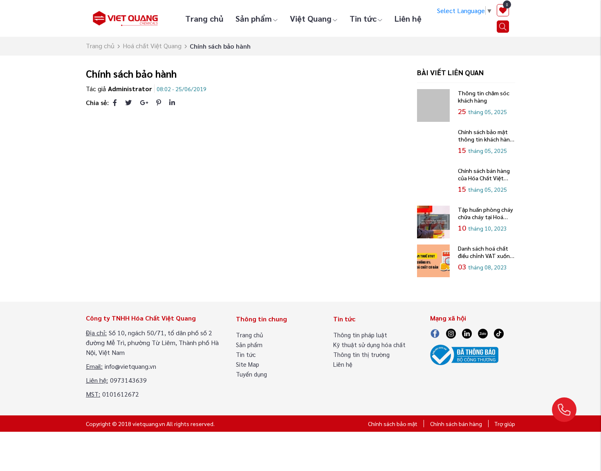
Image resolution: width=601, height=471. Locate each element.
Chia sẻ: (97, 102)
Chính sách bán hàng (456, 423)
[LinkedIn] (172, 102)
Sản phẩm (253, 18)
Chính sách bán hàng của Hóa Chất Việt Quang (484, 174)
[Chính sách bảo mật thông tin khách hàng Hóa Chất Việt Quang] (433, 144)
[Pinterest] (158, 102)
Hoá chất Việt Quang (152, 45)
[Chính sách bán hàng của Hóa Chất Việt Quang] (433, 183)
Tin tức (363, 18)
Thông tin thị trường (361, 354)
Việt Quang (311, 18)
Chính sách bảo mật (392, 423)
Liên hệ (408, 18)
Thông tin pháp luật (360, 335)
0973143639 (128, 380)
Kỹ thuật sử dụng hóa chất (369, 344)
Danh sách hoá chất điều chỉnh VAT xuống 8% (485, 251)
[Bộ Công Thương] (464, 354)
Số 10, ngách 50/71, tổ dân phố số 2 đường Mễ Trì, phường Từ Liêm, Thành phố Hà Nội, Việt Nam (152, 342)
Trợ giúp (505, 423)
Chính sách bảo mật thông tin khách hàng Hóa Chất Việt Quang (485, 135)
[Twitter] (128, 102)
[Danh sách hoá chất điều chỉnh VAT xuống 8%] (433, 260)
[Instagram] (451, 332)
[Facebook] (115, 102)
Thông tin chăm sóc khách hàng (483, 96)
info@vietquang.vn (130, 366)
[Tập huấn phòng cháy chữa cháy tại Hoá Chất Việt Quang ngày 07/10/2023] (433, 222)
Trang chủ (204, 18)
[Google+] (144, 102)
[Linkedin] (467, 332)
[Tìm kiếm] (503, 26)
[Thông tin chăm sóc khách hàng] (433, 105)
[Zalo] (483, 332)
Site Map (247, 364)
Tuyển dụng (251, 374)
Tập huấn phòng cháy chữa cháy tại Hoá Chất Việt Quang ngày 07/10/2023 (486, 213)
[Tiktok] (499, 332)
